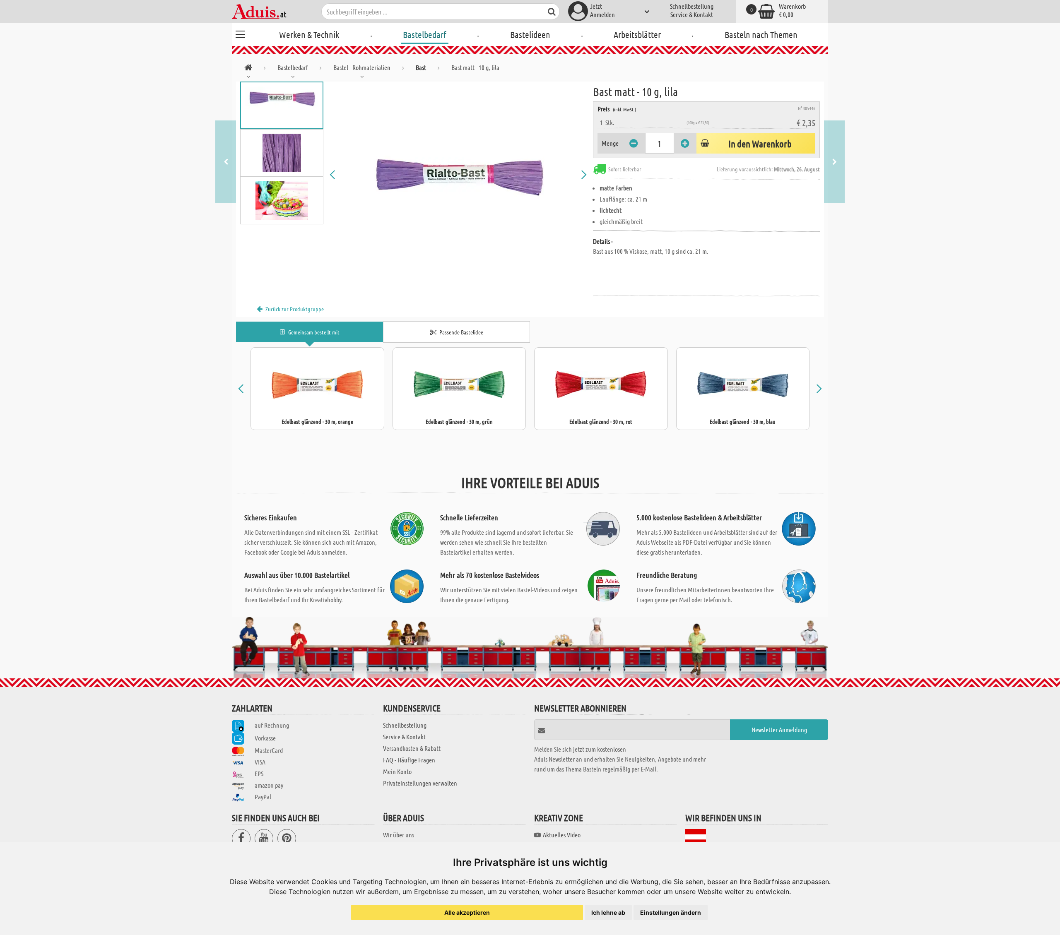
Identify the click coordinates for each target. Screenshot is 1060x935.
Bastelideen (530, 34)
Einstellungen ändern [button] (670, 912)
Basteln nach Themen (761, 34)
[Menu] (240, 33)
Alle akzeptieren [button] (467, 912)
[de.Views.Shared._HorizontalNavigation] (248, 68)
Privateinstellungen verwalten (420, 783)
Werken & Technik (309, 34)
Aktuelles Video (562, 835)
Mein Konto (397, 771)
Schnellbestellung (691, 6)
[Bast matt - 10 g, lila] (458, 175)
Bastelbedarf (424, 34)
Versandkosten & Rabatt (412, 748)
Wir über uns (398, 835)
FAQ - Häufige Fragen (409, 760)
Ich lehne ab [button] (608, 912)
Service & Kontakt (691, 14)
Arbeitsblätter (637, 34)
